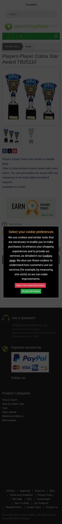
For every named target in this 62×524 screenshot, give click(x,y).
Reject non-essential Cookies (30, 285)
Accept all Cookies (31, 291)
